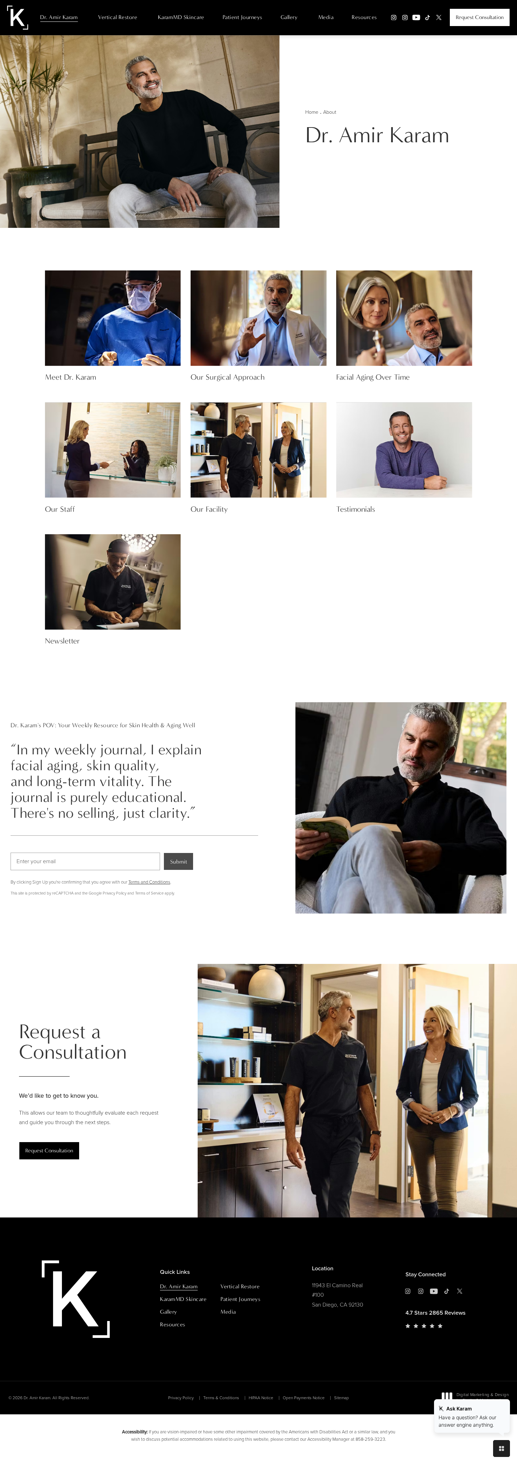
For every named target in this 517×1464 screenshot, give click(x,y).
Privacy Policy (114, 893)
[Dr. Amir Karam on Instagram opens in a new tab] (393, 17)
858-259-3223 (370, 1439)
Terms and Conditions (149, 882)
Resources (364, 17)
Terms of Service (149, 893)
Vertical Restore (117, 17)
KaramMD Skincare (181, 17)
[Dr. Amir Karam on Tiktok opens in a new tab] (427, 17)
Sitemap (341, 1398)
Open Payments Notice (304, 1398)
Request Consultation (480, 17)
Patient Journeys (242, 17)
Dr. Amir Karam (59, 17)
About (329, 112)
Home (311, 112)
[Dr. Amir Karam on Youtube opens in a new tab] (416, 17)
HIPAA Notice (261, 1398)
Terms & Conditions (221, 1398)
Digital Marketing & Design (482, 1397)
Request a (73, 1041)
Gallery (289, 17)
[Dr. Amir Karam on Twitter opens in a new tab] (438, 17)
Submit (178, 861)
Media (326, 17)
